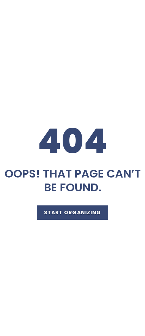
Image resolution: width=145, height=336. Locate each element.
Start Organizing (72, 212)
